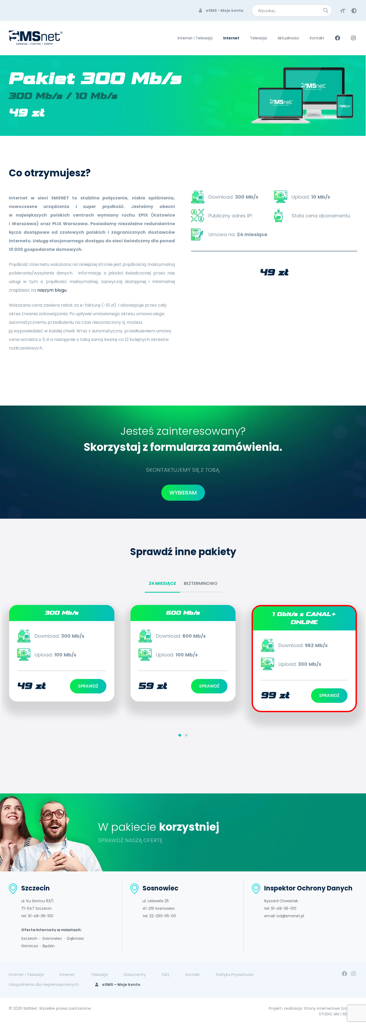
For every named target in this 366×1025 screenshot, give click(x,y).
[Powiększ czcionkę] (343, 10)
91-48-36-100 (40, 916)
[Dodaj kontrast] (354, 10)
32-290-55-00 (162, 916)
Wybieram (183, 492)
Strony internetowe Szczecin (330, 1008)
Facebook (338, 38)
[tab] (162, 584)
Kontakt (317, 38)
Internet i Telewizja (195, 38)
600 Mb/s (183, 613)
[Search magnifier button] (326, 10)
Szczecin (29, 938)
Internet (231, 38)
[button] (180, 735)
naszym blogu (51, 290)
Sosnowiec (52, 938)
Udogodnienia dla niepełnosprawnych (44, 984)
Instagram (353, 38)
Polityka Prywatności (235, 974)
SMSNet (30, 1008)
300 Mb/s (62, 613)
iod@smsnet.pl (290, 916)
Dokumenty (135, 974)
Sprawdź (88, 686)
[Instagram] (353, 974)
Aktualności (288, 38)
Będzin (49, 946)
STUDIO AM (329, 1014)
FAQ (165, 974)
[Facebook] (344, 974)
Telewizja (258, 38)
